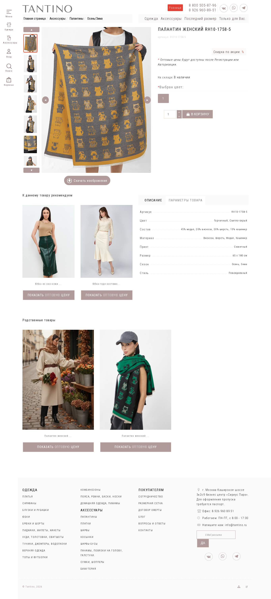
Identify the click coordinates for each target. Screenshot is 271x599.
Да (203, 543)
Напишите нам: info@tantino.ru (224, 525)
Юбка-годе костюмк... (106, 284)
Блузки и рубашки (35, 510)
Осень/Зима (95, 18)
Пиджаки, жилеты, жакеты (41, 530)
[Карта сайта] (238, 586)
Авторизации (167, 64)
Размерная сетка (150, 503)
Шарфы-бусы (89, 543)
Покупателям (151, 490)
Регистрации (223, 60)
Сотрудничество (150, 496)
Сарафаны (29, 503)
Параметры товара (185, 200)
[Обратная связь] (247, 586)
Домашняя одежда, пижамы (100, 503)
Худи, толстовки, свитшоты (43, 537)
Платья (27, 496)
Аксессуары (57, 18)
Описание (153, 200)
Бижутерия (88, 568)
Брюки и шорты (33, 523)
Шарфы (85, 530)
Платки (86, 523)
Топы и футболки (35, 557)
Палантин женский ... (58, 436)
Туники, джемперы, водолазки (44, 543)
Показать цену (49, 295)
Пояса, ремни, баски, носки (101, 496)
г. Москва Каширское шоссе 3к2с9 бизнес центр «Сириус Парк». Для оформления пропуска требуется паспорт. (223, 497)
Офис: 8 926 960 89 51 (218, 511)
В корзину (199, 114)
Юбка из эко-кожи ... (48, 284)
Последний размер (200, 18)
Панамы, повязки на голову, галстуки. (102, 553)
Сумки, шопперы (92, 562)
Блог (141, 516)
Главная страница (34, 18)
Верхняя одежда (33, 550)
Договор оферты (150, 510)
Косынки (87, 537)
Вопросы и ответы (151, 523)
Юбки (26, 516)
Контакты (145, 530)
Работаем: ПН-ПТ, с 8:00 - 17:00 (225, 518)
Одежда (151, 18)
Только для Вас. (232, 18)
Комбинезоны (91, 489)
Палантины (76, 18)
